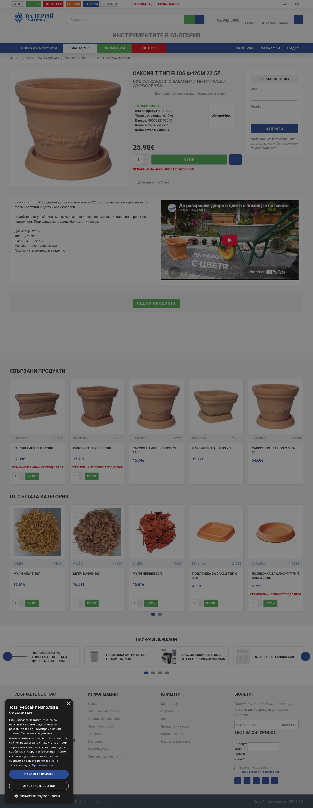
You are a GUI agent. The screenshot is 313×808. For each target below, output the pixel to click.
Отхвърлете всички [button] (39, 786)
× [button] (68, 703)
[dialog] (39, 751)
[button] (39, 796)
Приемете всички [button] (39, 774)
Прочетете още (43, 765)
